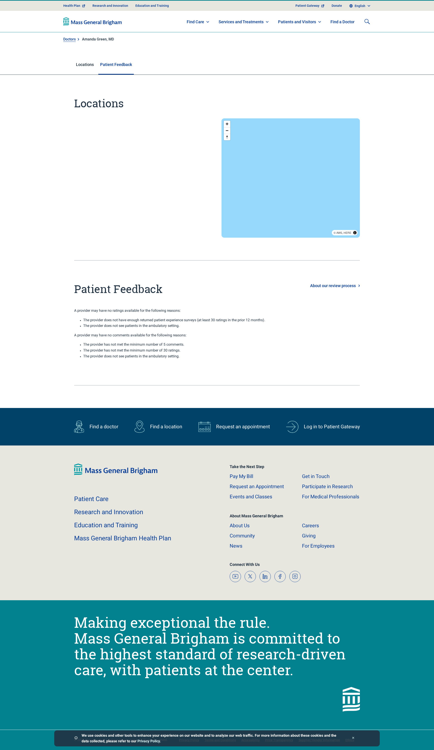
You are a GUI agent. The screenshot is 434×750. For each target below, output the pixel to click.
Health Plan (71, 5)
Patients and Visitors (297, 21)
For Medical (330, 496)
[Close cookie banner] (353, 738)
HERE (347, 232)
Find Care (195, 21)
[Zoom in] (227, 124)
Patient (91, 499)
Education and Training (152, 5)
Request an (257, 486)
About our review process (333, 285)
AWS (339, 232)
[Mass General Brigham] (92, 21)
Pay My (241, 476)
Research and (108, 512)
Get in (316, 476)
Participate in (327, 486)
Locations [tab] (85, 64)
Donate (337, 5)
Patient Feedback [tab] (116, 64)
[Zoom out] (227, 130)
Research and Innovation (110, 5)
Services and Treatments (241, 21)
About (240, 525)
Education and (106, 525)
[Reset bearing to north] (227, 137)
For (318, 546)
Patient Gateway (307, 5)
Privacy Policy (148, 741)
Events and (251, 496)
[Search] (367, 21)
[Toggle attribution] (355, 232)
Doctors (69, 39)
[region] (291, 178)
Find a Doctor (342, 21)
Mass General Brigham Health (122, 538)
